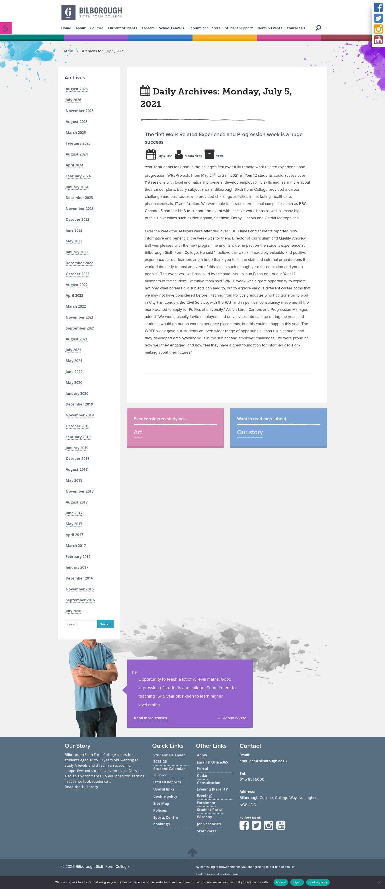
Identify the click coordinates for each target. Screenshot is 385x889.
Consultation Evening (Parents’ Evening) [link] (212, 789)
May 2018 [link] (74, 480)
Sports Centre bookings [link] (165, 820)
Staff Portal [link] (207, 831)
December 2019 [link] (79, 404)
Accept (281, 882)
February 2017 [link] (78, 556)
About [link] (81, 28)
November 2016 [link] (80, 589)
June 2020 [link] (74, 371)
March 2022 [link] (76, 306)
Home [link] (66, 28)
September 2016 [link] (80, 600)
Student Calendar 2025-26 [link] (169, 758)
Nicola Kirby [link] (193, 156)
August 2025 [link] (77, 121)
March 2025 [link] (76, 132)
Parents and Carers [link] (204, 28)
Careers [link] (148, 28)
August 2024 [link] (77, 154)
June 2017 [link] (74, 512)
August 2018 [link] (77, 469)
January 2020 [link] (77, 393)
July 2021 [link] (73, 349)
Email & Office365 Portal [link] (212, 765)
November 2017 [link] (80, 491)
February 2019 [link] (78, 436)
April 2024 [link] (74, 165)
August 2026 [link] (77, 88)
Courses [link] (97, 28)
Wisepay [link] (204, 816)
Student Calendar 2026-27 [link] (169, 772)
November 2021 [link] (80, 317)
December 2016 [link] (79, 578)
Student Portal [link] (210, 809)
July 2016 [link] (73, 610)
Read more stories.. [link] (151, 717)
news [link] (219, 156)
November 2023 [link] (80, 208)
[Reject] (379, 882)
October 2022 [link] (77, 273)
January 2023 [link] (77, 252)
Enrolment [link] (206, 802)
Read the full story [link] (81, 786)
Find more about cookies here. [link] (217, 874)
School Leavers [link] (171, 28)
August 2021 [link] (77, 339)
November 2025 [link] (80, 110)
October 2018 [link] (77, 458)
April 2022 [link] (74, 295)
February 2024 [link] (78, 176)
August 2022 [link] (77, 284)
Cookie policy (318, 882)
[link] (6, 28)
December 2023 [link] (79, 197)
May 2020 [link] (74, 382)
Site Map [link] (161, 803)
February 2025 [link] (78, 143)
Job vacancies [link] (209, 823)
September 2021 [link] (80, 328)
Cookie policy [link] (165, 796)
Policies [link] (160, 810)
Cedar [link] (202, 775)
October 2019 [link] (77, 426)
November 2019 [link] (80, 415)
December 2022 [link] (79, 262)
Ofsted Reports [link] (167, 782)
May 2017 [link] (74, 523)
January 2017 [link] (77, 567)
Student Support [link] (239, 28)
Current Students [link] (122, 28)
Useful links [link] (163, 789)
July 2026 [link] (73, 99)
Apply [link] (202, 755)
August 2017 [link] (77, 502)
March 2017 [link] (76, 545)
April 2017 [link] (74, 534)
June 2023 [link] (74, 230)
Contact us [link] (296, 28)
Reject (297, 882)
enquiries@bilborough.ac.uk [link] (263, 761)
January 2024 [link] (77, 186)
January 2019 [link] (77, 447)
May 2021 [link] (74, 360)
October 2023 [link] (77, 219)
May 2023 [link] (74, 241)
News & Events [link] (269, 28)
